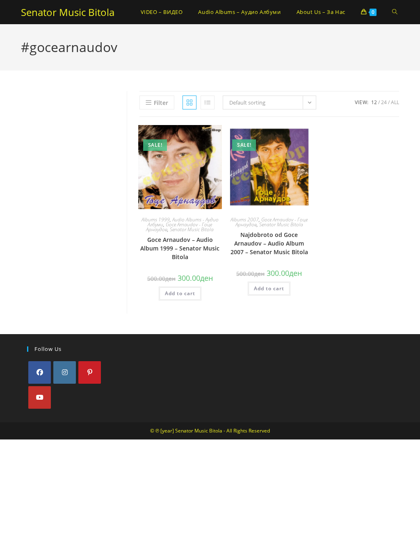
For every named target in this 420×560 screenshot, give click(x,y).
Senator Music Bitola (67, 12)
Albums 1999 (156, 219)
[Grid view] (189, 102)
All (395, 102)
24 (384, 102)
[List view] (208, 102)
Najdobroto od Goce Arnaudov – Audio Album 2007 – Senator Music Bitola (269, 243)
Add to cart (180, 293)
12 (374, 102)
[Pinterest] (89, 372)
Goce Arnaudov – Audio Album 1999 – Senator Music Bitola (179, 248)
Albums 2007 (245, 219)
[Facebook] (39, 372)
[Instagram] (64, 372)
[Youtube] (39, 397)
